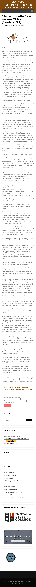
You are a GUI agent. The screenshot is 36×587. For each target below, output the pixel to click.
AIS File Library (9, 472)
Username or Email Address (12, 397)
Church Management (11, 489)
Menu (4, 11)
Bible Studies (9, 478)
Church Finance (10, 486)
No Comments (20, 25)
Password (7, 401)
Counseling (8, 483)
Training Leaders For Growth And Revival (15, 387)
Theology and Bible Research (14, 481)
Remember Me (9, 402)
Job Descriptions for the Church (14, 492)
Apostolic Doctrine (10, 475)
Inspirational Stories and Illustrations (16, 497)
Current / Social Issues (12, 495)
